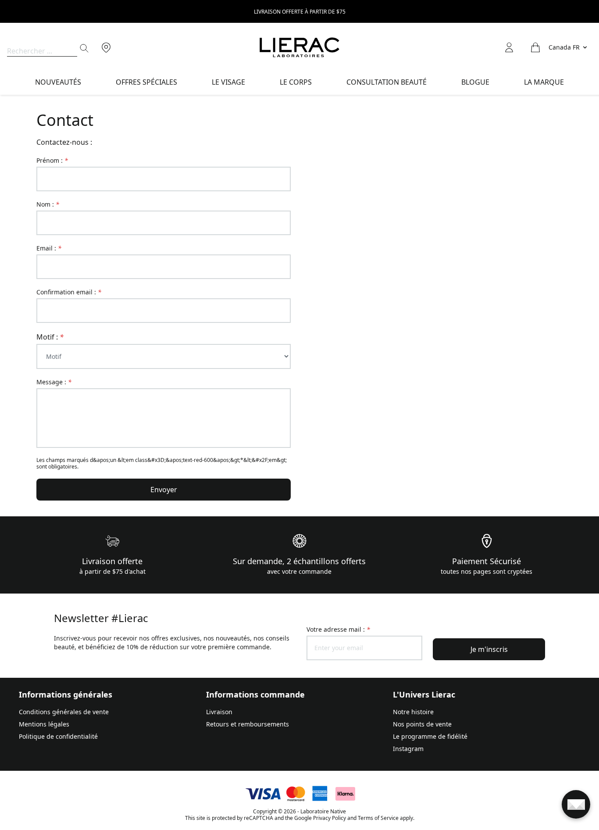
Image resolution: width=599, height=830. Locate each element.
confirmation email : (68, 292)
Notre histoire (413, 712)
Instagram (408, 748)
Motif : (50, 337)
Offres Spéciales (146, 82)
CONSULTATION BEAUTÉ (386, 82)
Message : (53, 382)
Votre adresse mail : (338, 629)
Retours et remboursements (247, 724)
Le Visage (228, 82)
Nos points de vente (422, 724)
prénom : (52, 160)
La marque (544, 82)
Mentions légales (44, 724)
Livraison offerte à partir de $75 (300, 11)
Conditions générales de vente (64, 712)
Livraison (219, 712)
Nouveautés (58, 82)
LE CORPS (296, 82)
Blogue (475, 82)
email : (48, 248)
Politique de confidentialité (58, 736)
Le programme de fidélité (430, 736)
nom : (47, 204)
